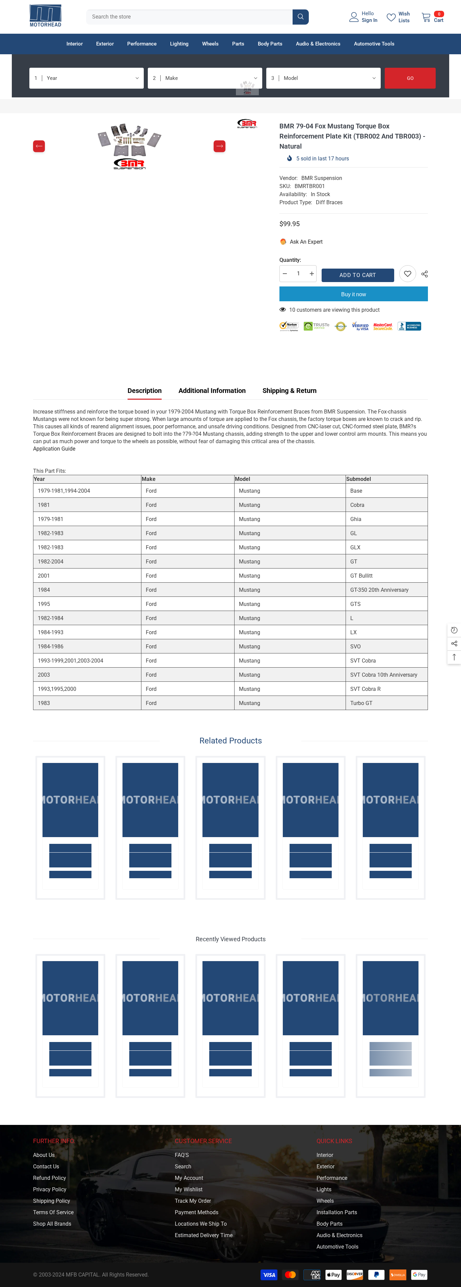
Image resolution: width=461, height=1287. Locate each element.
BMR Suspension (321, 178)
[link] (70, 860)
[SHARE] (422, 274)
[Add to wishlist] (407, 273)
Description (145, 391)
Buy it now (353, 294)
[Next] (219, 146)
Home (40, 106)
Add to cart (358, 275)
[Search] (197, 17)
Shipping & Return (290, 391)
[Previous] (39, 146)
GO (410, 78)
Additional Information (212, 391)
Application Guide (54, 449)
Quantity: (290, 260)
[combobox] (189, 17)
